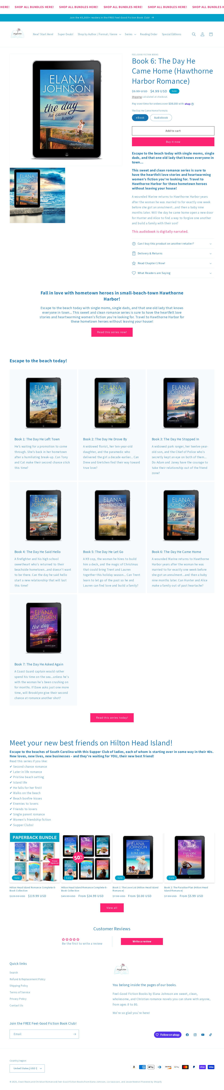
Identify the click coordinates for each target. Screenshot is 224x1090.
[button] (98, 34)
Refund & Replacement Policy (28, 979)
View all (112, 908)
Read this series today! (112, 717)
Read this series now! (112, 332)
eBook (140, 117)
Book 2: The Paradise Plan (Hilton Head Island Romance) (186, 889)
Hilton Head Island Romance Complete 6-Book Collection (33, 889)
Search (14, 972)
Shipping (137, 96)
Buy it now (173, 142)
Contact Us (16, 1005)
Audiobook (161, 117)
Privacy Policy (18, 998)
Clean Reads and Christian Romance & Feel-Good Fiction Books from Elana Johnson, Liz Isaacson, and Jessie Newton (79, 1081)
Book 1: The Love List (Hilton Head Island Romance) (136, 889)
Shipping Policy (19, 985)
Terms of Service (20, 992)
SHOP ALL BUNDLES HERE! (34, 7)
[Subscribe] (74, 1034)
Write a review (142, 941)
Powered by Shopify (151, 1081)
